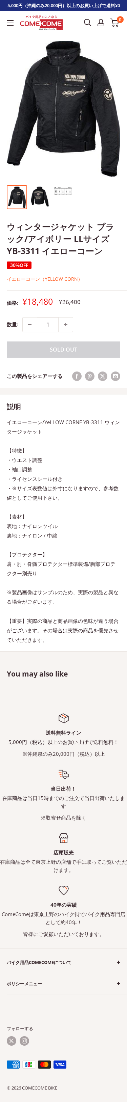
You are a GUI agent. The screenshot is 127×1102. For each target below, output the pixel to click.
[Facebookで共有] (77, 376)
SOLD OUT (63, 349)
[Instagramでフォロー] (24, 1041)
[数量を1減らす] (30, 325)
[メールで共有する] (115, 376)
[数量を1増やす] (66, 325)
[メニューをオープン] (10, 23)
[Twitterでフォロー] (11, 1041)
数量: (12, 324)
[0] (114, 23)
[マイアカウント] (101, 22)
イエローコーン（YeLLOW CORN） (45, 279)
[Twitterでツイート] (102, 376)
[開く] (87, 22)
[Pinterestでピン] (89, 376)
